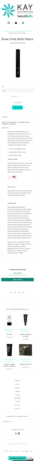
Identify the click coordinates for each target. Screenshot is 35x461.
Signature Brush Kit (26, 364)
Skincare (17, 384)
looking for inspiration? (17, 458)
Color (3, 86)
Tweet (15, 292)
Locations (17, 401)
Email (23, 292)
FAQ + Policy (17, 405)
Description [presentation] (4, 117)
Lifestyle (17, 395)
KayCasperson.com (17, 43)
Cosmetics (17, 388)
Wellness (17, 391)
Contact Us (17, 408)
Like (11, 292)
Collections (12, 31)
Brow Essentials (25, 31)
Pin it (19, 292)
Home (5, 31)
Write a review (17, 279)
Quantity (14, 96)
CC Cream (9, 334)
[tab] (4, 117)
